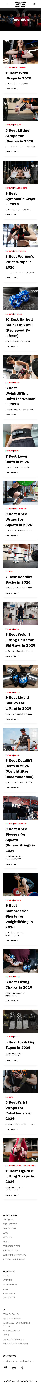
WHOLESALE (9, 1293)
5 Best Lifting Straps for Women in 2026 (19, 135)
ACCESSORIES (10, 1284)
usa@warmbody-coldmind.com (18, 1361)
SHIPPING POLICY (11, 1330)
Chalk (17, 692)
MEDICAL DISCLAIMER (14, 1259)
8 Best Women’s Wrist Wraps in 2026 (19, 261)
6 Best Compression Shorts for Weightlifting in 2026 (19, 916)
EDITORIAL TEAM (11, 1246)
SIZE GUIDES (9, 1297)
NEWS (6, 1241)
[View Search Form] (34, 4)
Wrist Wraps (20, 67)
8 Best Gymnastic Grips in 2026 (20, 198)
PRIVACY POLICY (11, 1314)
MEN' (5, 1276)
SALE (5, 1289)
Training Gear (20, 188)
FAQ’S (6, 1335)
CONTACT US (9, 1228)
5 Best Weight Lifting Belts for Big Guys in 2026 (20, 639)
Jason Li (11, 84)
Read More (11, 89)
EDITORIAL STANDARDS (14, 1255)
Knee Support (20, 508)
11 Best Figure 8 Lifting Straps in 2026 (19, 1176)
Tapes (17, 1037)
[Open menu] (7, 4)
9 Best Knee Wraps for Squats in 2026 (18, 519)
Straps (17, 125)
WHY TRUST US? (11, 1250)
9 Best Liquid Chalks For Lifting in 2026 (18, 702)
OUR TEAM (8, 1220)
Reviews (9, 67)
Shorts (17, 900)
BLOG (5, 1233)
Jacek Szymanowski (16, 933)
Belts (16, 382)
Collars (18, 314)
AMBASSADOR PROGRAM (15, 1344)
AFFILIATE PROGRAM (13, 1339)
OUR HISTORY (10, 1224)
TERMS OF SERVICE (13, 1318)
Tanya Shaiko (13, 147)
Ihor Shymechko (14, 856)
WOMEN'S (8, 1280)
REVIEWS (7, 1237)
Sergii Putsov (13, 1124)
